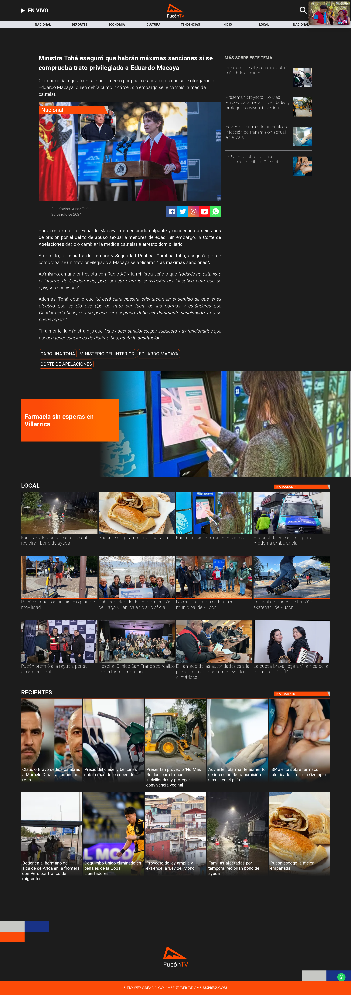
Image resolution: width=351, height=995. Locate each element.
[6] (214, 662)
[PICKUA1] (292, 662)
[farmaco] (302, 175)
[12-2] (59, 662)
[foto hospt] (137, 662)
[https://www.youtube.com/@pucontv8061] (204, 211)
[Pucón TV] (303, 16)
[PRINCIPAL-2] (214, 598)
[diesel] (302, 86)
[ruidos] (302, 116)
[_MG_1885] (137, 598)
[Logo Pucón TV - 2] (175, 16)
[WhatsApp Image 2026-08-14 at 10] (59, 598)
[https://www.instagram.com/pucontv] (193, 211)
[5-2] (292, 598)
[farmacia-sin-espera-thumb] (223, 475)
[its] (302, 145)
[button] (58, 353)
